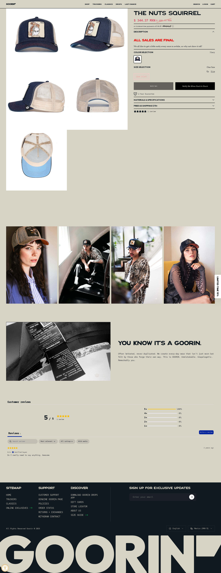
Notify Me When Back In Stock (195, 86)
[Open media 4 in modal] (97, 99)
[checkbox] (82, 441)
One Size (141, 76)
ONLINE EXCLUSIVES (17, 508)
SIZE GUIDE (77, 515)
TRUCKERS (11, 499)
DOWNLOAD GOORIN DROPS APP (84, 496)
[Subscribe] (191, 497)
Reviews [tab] (14, 433)
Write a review (206, 432)
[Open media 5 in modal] (36, 160)
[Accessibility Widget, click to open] (5, 568)
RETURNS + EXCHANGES (50, 512)
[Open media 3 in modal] (36, 99)
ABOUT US (76, 510)
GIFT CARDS (77, 502)
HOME (8, 495)
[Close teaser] (214, 299)
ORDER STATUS (46, 508)
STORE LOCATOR (79, 506)
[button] (162, 409)
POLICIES (43, 503)
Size (213, 71)
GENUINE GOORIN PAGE (50, 499)
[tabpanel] (110, 455)
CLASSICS (11, 503)
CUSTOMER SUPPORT (48, 495)
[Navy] (137, 59)
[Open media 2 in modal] (97, 38)
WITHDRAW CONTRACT (49, 516)
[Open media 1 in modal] (36, 38)
